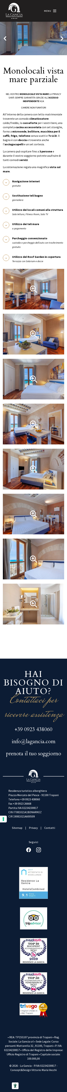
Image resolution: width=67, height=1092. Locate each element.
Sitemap (17, 828)
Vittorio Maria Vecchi (44, 1070)
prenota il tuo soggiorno (33, 753)
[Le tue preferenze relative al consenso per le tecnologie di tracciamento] (3, 819)
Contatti (49, 828)
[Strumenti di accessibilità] (15, 1085)
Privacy (33, 828)
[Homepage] (14, 11)
